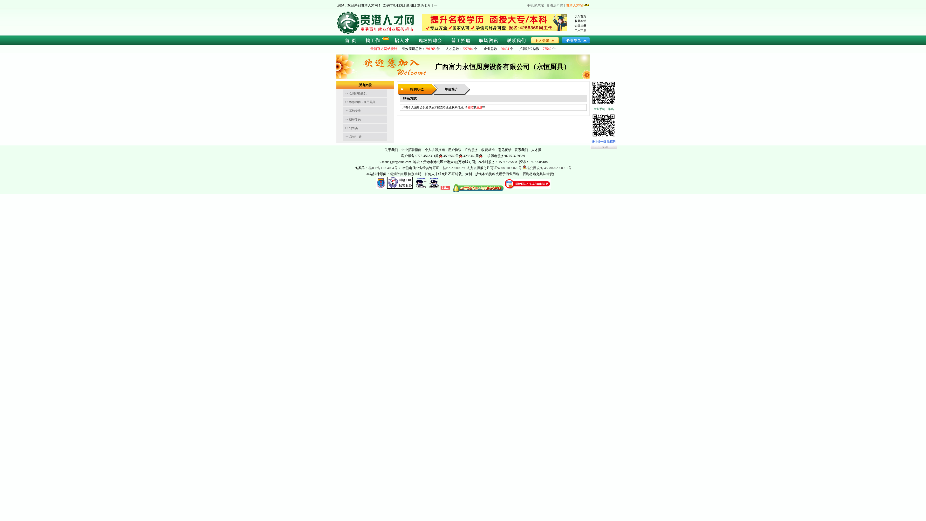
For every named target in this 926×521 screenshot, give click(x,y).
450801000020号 (510, 168)
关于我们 (391, 150)
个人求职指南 (435, 150)
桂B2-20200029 (454, 168)
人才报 (536, 150)
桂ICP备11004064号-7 (384, 168)
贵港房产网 (554, 5)
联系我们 (521, 150)
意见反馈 (504, 150)
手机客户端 (535, 5)
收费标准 (488, 150)
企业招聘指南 (411, 150)
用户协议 (455, 150)
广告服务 (471, 150)
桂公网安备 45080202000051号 (548, 168)
